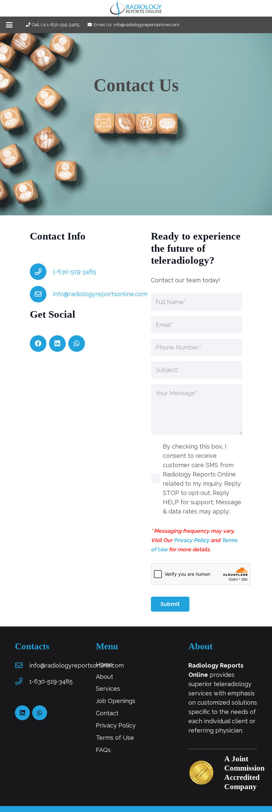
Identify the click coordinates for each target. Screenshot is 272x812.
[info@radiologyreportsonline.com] (41, 294)
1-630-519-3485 (74, 271)
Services (108, 688)
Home (104, 664)
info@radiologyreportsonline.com (100, 294)
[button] (9, 25)
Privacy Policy (191, 540)
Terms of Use (115, 737)
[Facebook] (38, 343)
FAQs (103, 749)
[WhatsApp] (76, 343)
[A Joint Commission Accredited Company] (206, 773)
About (104, 676)
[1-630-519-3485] (41, 271)
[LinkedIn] (57, 343)
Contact (107, 713)
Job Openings (115, 700)
